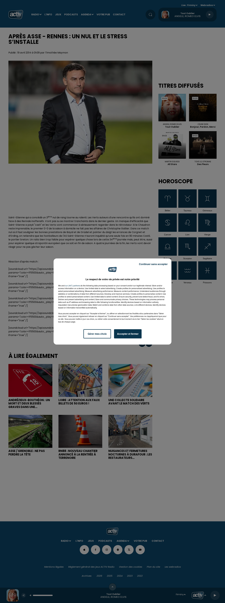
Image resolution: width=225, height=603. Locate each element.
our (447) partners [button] (72, 285)
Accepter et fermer (128, 334)
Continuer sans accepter (153, 264)
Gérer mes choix (97, 334)
